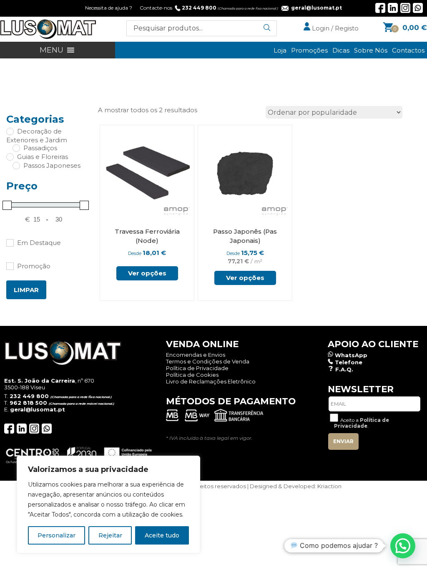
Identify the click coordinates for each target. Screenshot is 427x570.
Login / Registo (334, 28)
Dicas (340, 50)
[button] (51, 50)
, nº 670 (49, 380)
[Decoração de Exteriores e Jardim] (9, 131)
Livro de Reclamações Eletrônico (211, 381)
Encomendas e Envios (195, 354)
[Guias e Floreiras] (9, 156)
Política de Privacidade (197, 368)
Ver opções (147, 273)
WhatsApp (351, 355)
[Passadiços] (16, 147)
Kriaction (329, 486)
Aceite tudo (162, 535)
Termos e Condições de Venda (207, 361)
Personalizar (56, 535)
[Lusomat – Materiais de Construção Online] (48, 37)
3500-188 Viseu (24, 387)
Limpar (26, 290)
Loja (280, 50)
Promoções (309, 50)
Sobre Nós (370, 50)
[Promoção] (9, 265)
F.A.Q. (344, 369)
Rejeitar (110, 535)
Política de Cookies (192, 374)
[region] (108, 504)
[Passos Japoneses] (16, 165)
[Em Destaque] (9, 242)
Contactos (408, 50)
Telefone (348, 362)
